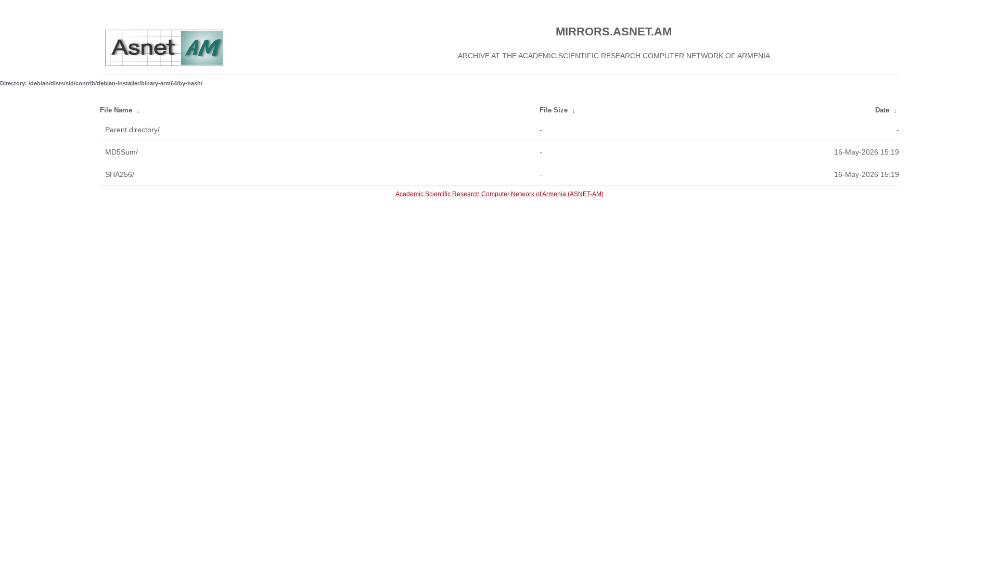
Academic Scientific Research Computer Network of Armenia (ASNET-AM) (499, 194)
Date (882, 110)
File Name (116, 110)
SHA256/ (119, 174)
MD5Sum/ (121, 152)
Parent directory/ (132, 129)
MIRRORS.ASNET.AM (614, 31)
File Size (554, 110)
